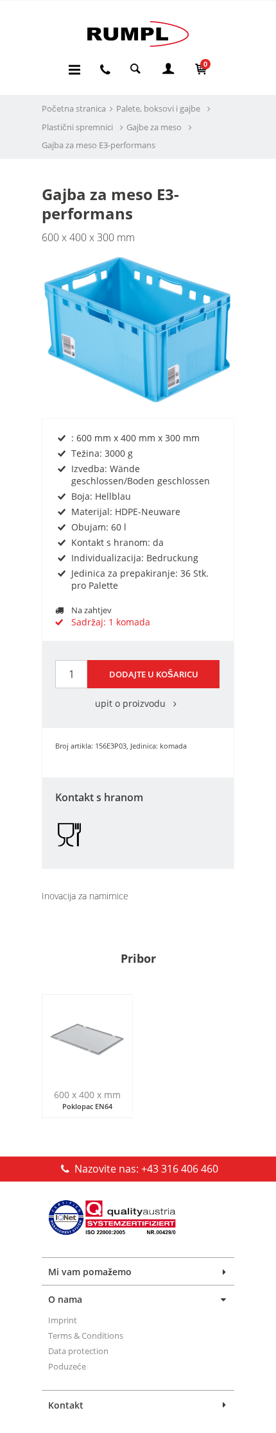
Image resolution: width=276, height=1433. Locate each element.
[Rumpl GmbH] (138, 33)
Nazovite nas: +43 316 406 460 (145, 1169)
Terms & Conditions (85, 1335)
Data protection (78, 1351)
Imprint (62, 1320)
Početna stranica (74, 108)
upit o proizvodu (131, 703)
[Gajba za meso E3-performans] (138, 327)
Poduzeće (67, 1366)
